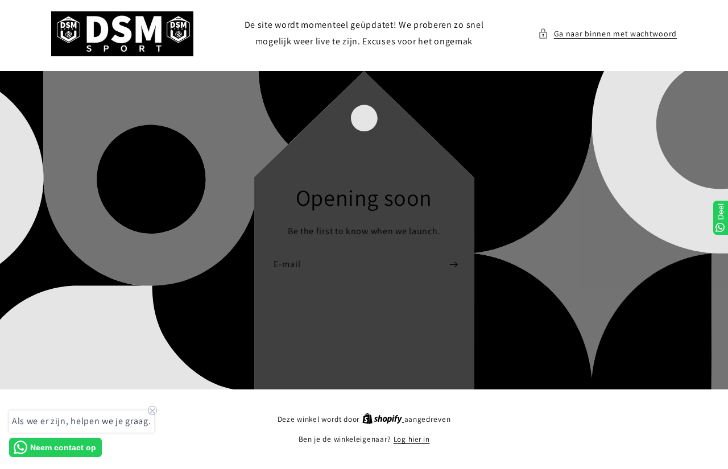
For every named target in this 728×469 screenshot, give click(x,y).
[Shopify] (383, 419)
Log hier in (412, 439)
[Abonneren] (453, 264)
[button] (607, 34)
